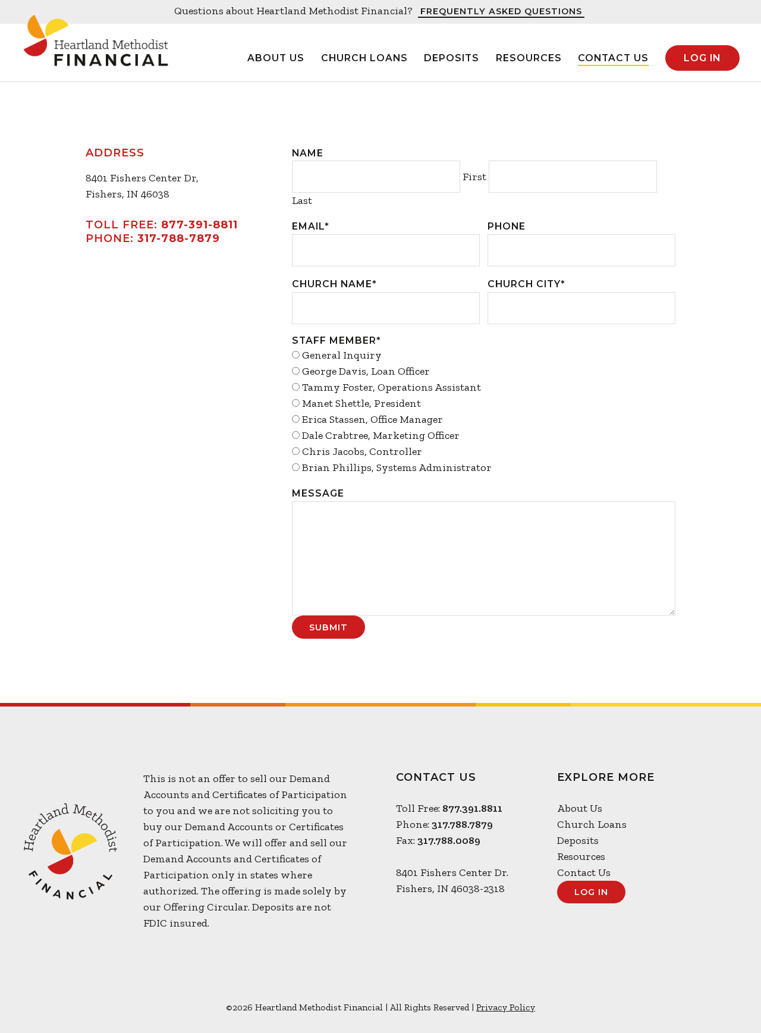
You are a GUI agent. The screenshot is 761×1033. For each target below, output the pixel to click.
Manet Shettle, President (361, 403)
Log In (702, 58)
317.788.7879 (462, 824)
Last (302, 200)
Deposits (451, 58)
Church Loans (364, 58)
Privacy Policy (505, 1007)
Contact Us (613, 58)
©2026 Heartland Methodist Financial (304, 1007)
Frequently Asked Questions (501, 12)
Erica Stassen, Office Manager (372, 419)
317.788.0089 (448, 840)
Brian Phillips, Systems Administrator (397, 467)
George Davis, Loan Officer (366, 371)
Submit (328, 627)
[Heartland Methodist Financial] (95, 50)
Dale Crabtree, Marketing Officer (381, 435)
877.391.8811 (472, 808)
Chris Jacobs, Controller (362, 451)
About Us (275, 58)
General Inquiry (342, 355)
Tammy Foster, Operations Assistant (391, 387)
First (474, 176)
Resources (529, 58)
